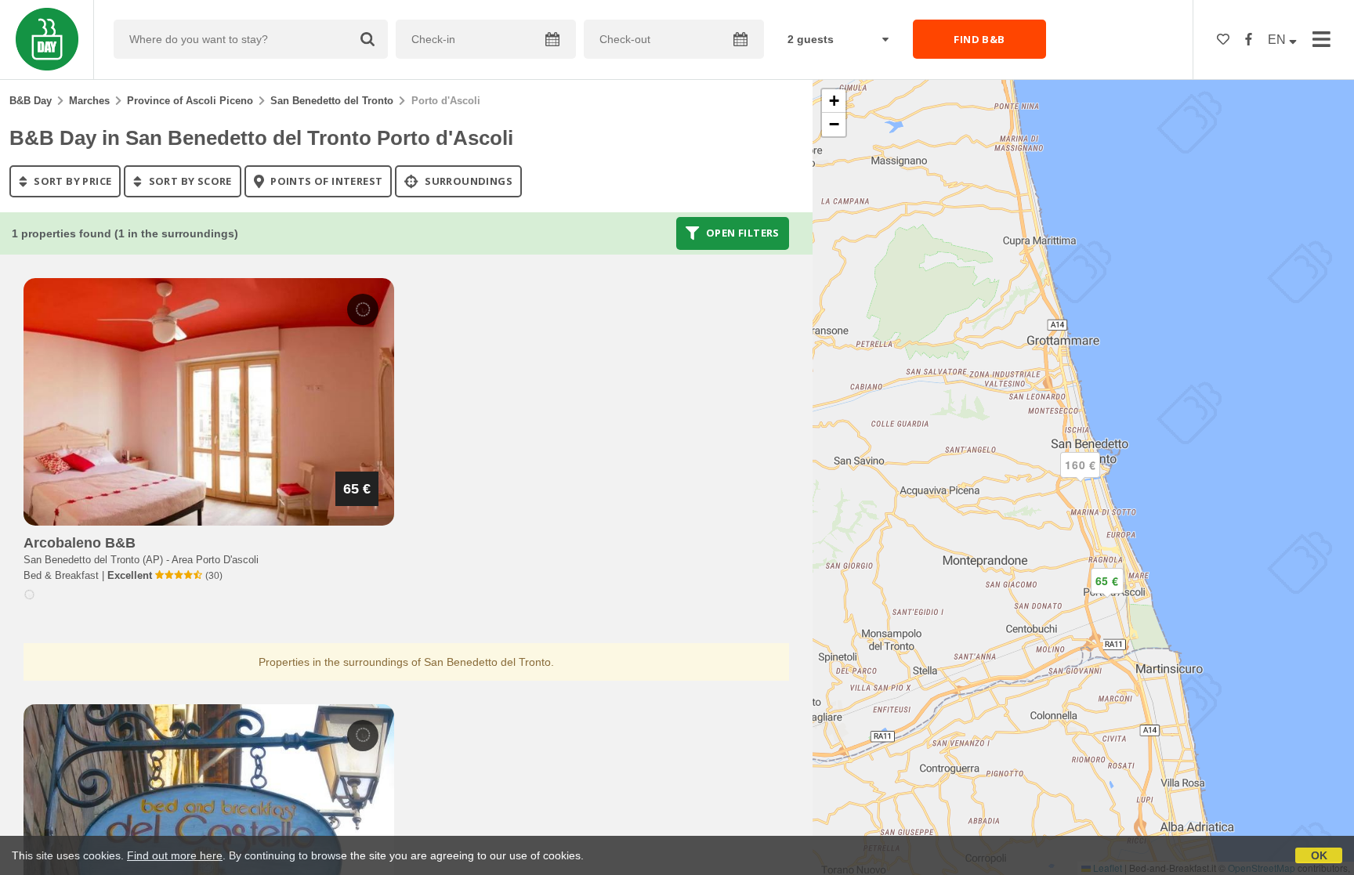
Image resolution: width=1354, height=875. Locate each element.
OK (1319, 855)
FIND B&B (979, 39)
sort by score (189, 181)
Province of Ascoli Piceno (190, 101)
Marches (89, 101)
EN (1278, 39)
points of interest (325, 181)
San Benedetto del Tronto (331, 101)
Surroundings (467, 181)
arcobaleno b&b (80, 543)
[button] (1080, 478)
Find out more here (175, 855)
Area (215, 560)
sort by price (71, 181)
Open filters (742, 233)
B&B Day (30, 101)
